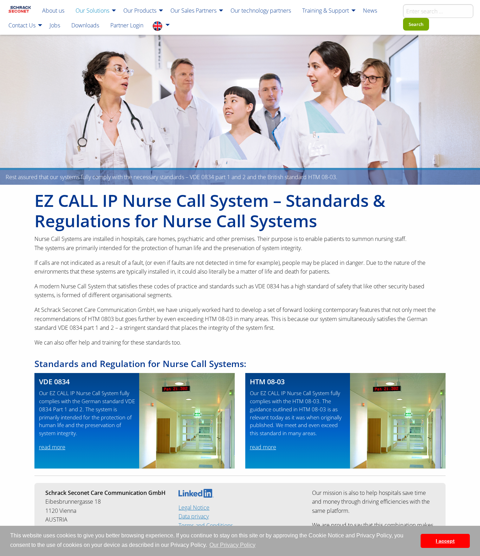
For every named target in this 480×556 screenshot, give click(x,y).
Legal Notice (194, 507)
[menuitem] (20, 10)
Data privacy (194, 516)
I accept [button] (445, 541)
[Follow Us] (196, 493)
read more (52, 447)
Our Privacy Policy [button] (232, 545)
